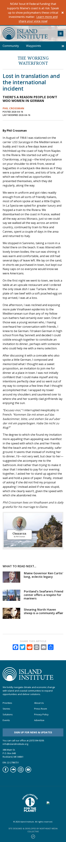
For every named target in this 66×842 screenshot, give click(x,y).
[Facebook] (5, 771)
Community (11, 46)
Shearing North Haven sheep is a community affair (43, 611)
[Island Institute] (27, 33)
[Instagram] (21, 771)
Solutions (8, 714)
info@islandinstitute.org (15, 744)
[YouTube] (28, 771)
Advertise (39, 720)
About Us (39, 703)
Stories (6, 709)
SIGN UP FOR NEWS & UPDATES (33, 732)
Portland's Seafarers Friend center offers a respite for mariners (43, 594)
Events (6, 720)
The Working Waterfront (33, 60)
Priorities (7, 703)
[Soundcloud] (13, 771)
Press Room (40, 709)
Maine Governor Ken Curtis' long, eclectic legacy (43, 575)
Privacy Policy (41, 714)
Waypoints (33, 46)
